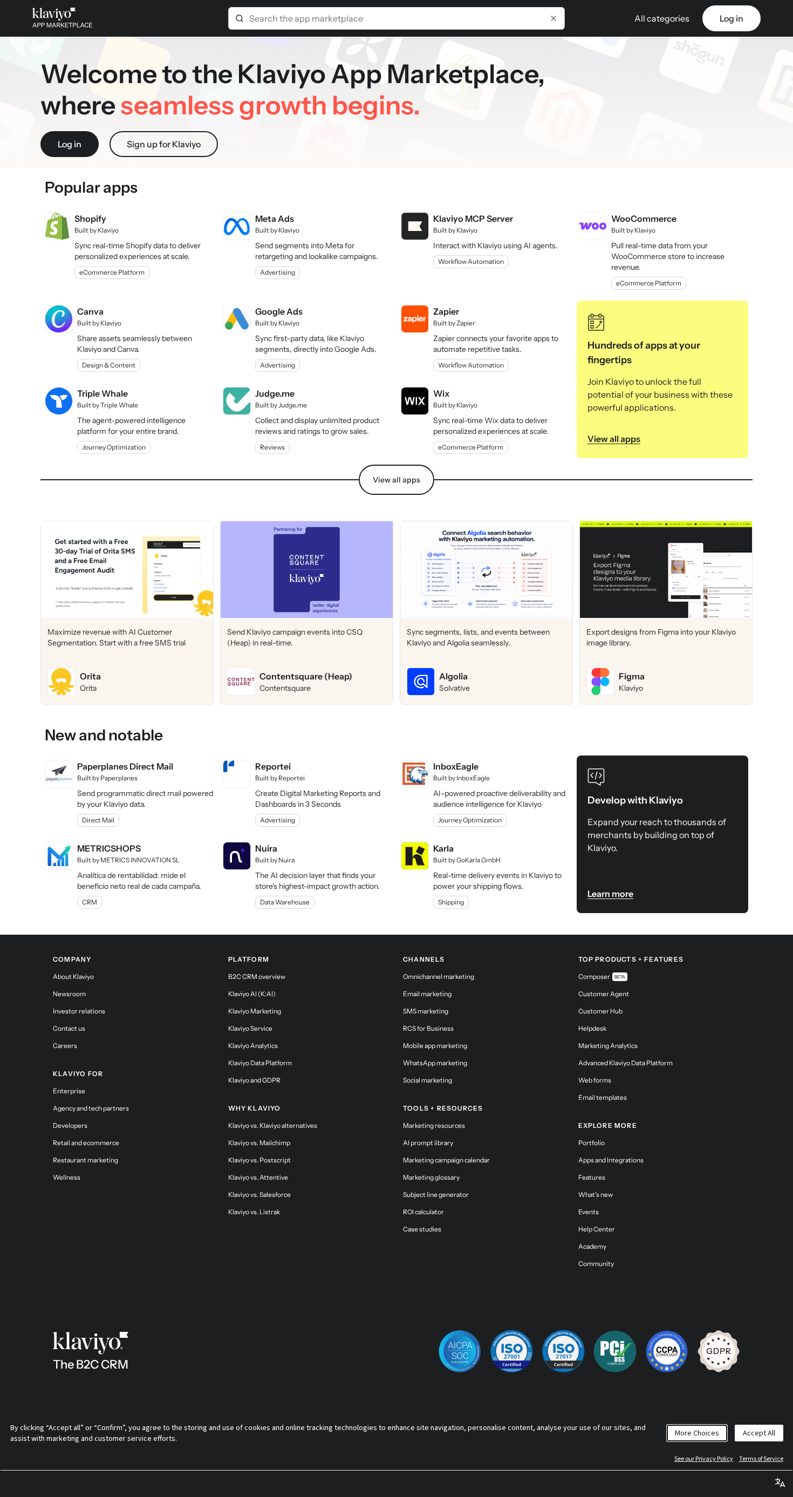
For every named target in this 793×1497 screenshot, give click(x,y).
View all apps (613, 438)
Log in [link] (731, 18)
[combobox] (396, 18)
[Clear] (553, 18)
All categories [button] (661, 18)
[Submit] (239, 18)
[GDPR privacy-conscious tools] (718, 1351)
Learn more (610, 893)
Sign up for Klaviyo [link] (164, 144)
